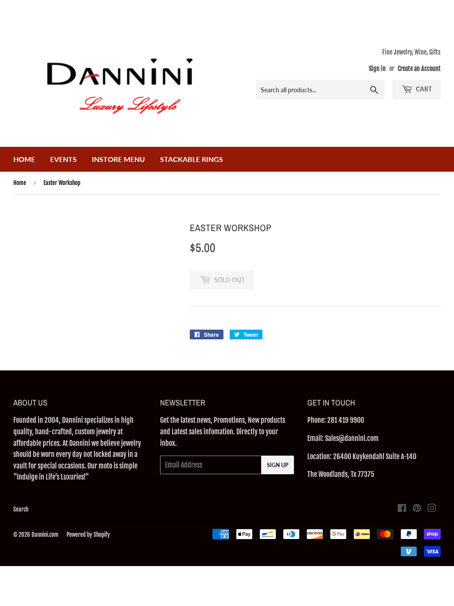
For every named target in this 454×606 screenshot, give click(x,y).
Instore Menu (118, 159)
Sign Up (277, 465)
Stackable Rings (191, 159)
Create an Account (419, 68)
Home (24, 159)
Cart (423, 89)
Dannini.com (45, 534)
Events (63, 159)
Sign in (377, 68)
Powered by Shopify (88, 534)
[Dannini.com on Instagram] (431, 508)
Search (20, 509)
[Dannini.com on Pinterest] (417, 508)
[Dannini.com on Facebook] (402, 508)
